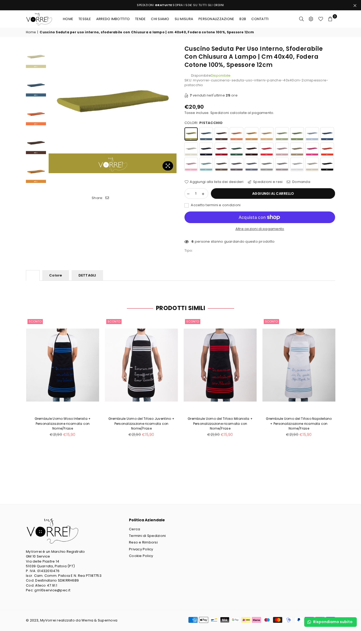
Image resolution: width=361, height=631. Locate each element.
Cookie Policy (141, 555)
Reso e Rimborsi (143, 542)
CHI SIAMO (160, 18)
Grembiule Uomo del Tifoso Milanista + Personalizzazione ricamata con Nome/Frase (220, 423)
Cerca (134, 529)
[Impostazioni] (311, 19)
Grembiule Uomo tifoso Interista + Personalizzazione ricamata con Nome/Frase (63, 423)
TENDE (140, 18)
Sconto (35, 321)
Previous (53, 109)
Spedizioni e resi (267, 181)
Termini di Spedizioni (147, 535)
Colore (55, 275)
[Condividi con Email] (107, 198)
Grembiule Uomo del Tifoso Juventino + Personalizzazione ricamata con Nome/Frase (141, 423)
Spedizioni (219, 112)
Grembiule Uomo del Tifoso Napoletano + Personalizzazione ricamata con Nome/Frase (299, 423)
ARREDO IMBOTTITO (113, 18)
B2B (242, 18)
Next (172, 109)
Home (68, 18)
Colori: (203, 123)
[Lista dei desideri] (321, 19)
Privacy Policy (141, 549)
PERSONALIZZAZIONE (216, 18)
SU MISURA (184, 18)
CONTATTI (260, 18)
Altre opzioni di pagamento (259, 229)
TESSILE (84, 18)
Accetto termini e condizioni (215, 205)
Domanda (300, 181)
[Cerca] (301, 19)
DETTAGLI (87, 275)
